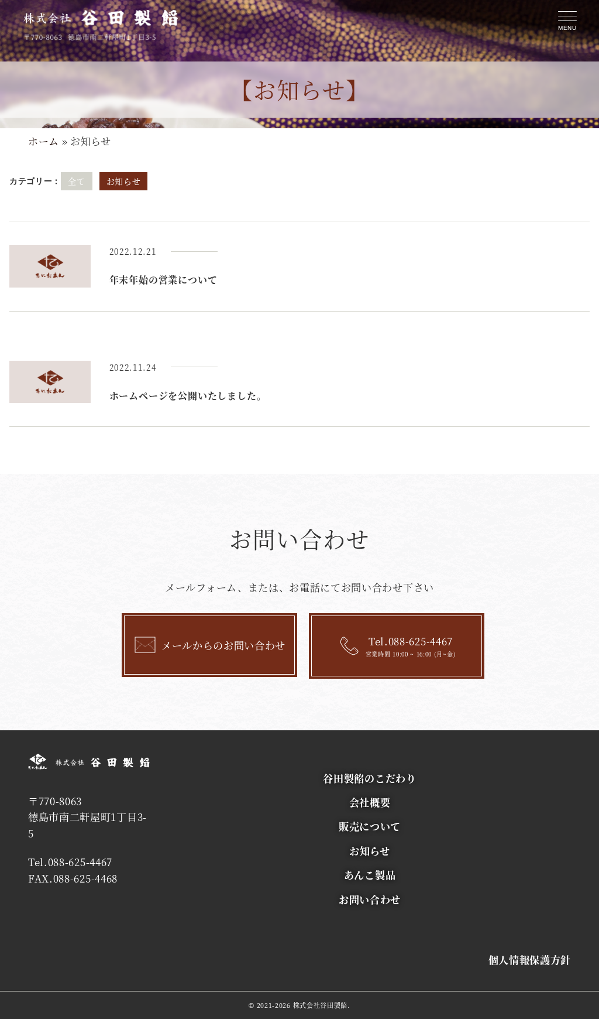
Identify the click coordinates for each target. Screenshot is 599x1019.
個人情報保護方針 (530, 959)
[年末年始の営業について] (50, 266)
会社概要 (370, 802)
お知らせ (123, 181)
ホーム (43, 141)
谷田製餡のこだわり (369, 778)
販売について (370, 826)
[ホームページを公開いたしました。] (50, 382)
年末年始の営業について (163, 279)
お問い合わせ (370, 899)
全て (76, 181)
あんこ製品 (369, 874)
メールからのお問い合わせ (223, 645)
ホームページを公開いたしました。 (188, 395)
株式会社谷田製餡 (320, 1005)
